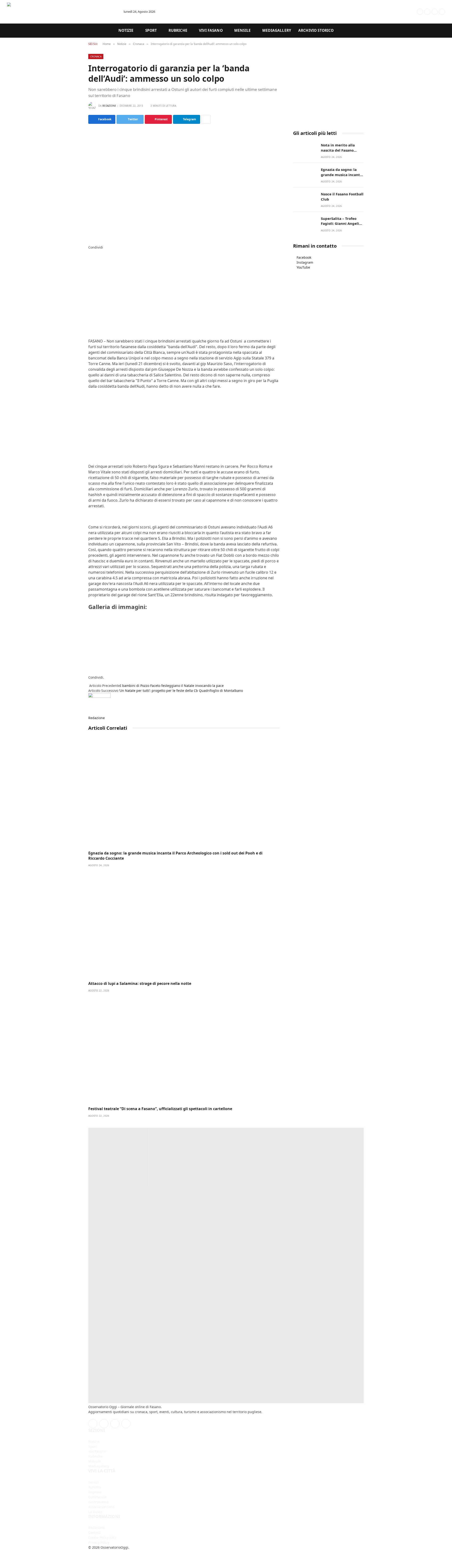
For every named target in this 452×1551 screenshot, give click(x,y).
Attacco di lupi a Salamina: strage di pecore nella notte (139, 983)
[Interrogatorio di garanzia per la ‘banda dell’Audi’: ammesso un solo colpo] (183, 183)
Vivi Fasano (211, 30)
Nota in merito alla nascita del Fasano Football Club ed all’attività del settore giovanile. (340, 148)
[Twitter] (89, 257)
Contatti (94, 1532)
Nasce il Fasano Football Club (342, 196)
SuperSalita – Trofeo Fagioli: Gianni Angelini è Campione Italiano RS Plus (342, 221)
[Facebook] (89, 252)
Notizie (126, 30)
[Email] (89, 277)
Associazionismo (101, 1507)
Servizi (93, 1482)
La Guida (95, 1512)
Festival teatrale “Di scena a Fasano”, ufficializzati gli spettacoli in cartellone (160, 1108)
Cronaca (95, 56)
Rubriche (178, 30)
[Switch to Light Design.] (412, 12)
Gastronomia (98, 1502)
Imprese (94, 1492)
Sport (151, 30)
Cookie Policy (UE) (102, 1537)
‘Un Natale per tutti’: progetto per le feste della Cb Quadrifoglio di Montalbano (181, 690)
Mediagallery (276, 30)
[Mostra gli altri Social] (206, 119)
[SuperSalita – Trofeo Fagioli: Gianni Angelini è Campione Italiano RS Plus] (305, 223)
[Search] (401, 11)
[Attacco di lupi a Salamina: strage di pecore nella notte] (183, 924)
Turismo (94, 1487)
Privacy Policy (98, 1542)
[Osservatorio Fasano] (61, 11)
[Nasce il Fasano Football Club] (305, 199)
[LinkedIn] (89, 262)
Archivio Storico (316, 30)
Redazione (109, 105)
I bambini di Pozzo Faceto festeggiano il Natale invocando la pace (172, 685)
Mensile (242, 30)
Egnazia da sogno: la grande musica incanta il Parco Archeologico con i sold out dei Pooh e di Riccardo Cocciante (175, 856)
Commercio (97, 1497)
